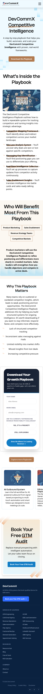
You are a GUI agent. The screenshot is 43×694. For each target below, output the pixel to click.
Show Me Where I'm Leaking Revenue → (21, 442)
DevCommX (10, 586)
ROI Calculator (7, 659)
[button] (39, 3)
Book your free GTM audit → (16, 599)
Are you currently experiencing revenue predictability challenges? (21, 420)
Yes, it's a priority (21, 425)
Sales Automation (8, 624)
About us (6, 669)
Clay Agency (7, 628)
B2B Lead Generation (29, 618)
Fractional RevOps (9, 631)
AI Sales (25, 624)
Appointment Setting (10, 638)
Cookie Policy (22, 685)
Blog (4, 652)
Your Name (11, 397)
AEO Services (27, 638)
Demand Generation (9, 635)
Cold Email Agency (9, 618)
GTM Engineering (8, 614)
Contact (5, 672)
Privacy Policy (12, 685)
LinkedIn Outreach (29, 631)
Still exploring (21, 432)
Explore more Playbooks (21, 459)
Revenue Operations (9, 621)
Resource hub (7, 648)
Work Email (11, 408)
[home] (11, 4)
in (30, 690)
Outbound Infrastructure (31, 628)
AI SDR (25, 614)
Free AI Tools (7, 655)
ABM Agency (27, 635)
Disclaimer (32, 685)
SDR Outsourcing (28, 621)
